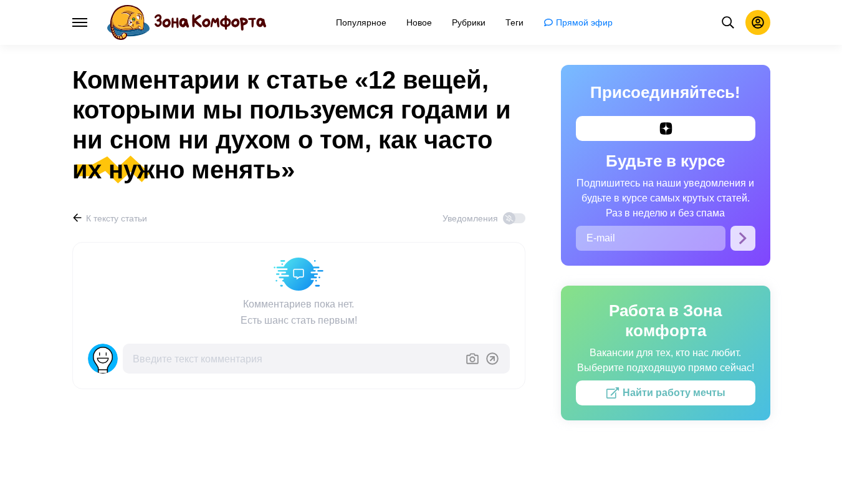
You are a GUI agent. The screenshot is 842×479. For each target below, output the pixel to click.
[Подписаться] (742, 238)
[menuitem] (361, 22)
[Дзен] (665, 128)
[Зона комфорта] (186, 22)
